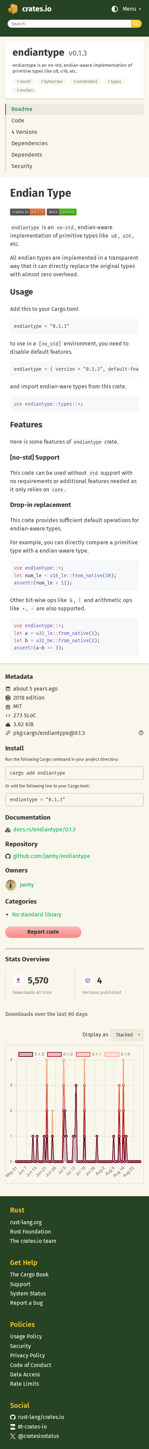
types (114, 81)
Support (20, 1284)
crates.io (37, 8)
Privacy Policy (27, 1355)
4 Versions (24, 132)
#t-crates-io (28, 1426)
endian (25, 90)
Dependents (26, 154)
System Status (28, 1293)
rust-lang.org (26, 1222)
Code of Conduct (30, 1365)
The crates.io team (33, 1241)
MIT (17, 706)
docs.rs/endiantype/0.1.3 (44, 830)
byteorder (52, 81)
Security (21, 166)
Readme (22, 109)
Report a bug (26, 1303)
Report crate (43, 932)
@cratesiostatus (34, 1436)
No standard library (36, 914)
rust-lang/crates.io (37, 1417)
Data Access (25, 1374)
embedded (85, 81)
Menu (129, 9)
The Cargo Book (29, 1274)
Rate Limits (24, 1384)
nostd (23, 81)
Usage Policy (26, 1336)
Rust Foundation (30, 1231)
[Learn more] (141, 733)
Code (17, 120)
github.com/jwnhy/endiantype (51, 856)
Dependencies (29, 143)
